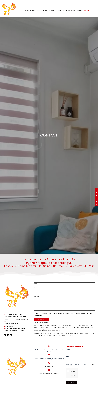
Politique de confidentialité (53, 330)
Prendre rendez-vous (68, 10)
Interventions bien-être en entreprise (35, 10)
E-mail (68, 356)
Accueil (29, 7)
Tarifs (59, 10)
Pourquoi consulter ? (54, 7)
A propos (36, 7)
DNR (75, 7)
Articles (79, 10)
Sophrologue (82, 7)
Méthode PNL (68, 7)
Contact (86, 10)
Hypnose (43, 7)
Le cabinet (52, 10)
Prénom (68, 349)
